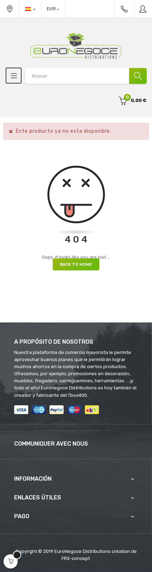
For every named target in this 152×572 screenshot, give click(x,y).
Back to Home (76, 264)
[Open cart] (11, 561)
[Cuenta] (143, 9)
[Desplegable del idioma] (30, 9)
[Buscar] (138, 76)
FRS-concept (76, 558)
